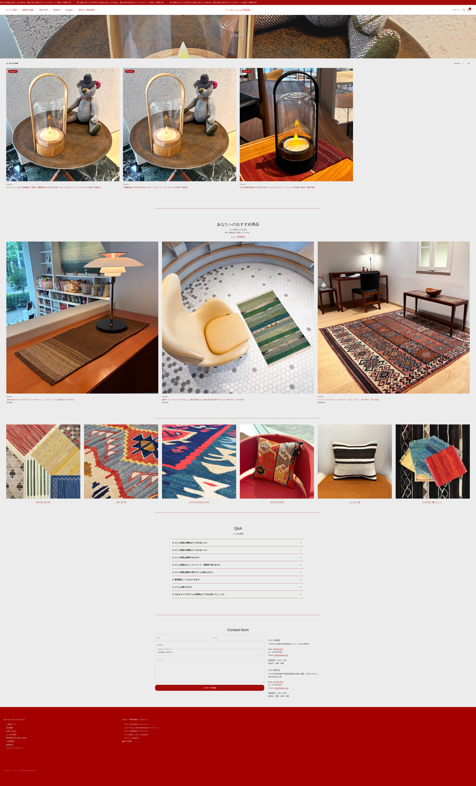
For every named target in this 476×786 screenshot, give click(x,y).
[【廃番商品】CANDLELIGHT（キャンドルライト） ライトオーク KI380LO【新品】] (179, 124)
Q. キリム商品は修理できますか (186, 557)
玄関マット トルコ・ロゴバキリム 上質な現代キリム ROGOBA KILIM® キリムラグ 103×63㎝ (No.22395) (203, 400)
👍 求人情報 (127, 741)
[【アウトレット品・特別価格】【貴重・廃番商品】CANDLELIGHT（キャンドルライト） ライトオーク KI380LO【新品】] (62, 124)
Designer (69, 10)
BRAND (56, 10)
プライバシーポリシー (13, 748)
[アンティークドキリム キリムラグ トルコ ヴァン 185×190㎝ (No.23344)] (394, 318)
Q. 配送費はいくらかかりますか (186, 580)
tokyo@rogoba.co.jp (281, 688)
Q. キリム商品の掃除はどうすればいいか (189, 543)
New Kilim (121, 502)
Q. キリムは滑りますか (182, 587)
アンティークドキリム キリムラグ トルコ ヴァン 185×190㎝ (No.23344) (348, 400)
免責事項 (8, 745)
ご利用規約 (9, 741)
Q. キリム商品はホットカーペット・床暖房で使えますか (196, 565)
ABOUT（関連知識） (87, 10)
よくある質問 (10, 735)
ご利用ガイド (10, 724)
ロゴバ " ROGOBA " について (134, 719)
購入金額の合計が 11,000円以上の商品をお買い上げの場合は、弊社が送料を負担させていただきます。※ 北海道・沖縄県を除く (85, 2)
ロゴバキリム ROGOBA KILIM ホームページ (140, 728)
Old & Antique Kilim (199, 502)
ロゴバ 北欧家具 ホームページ (135, 731)
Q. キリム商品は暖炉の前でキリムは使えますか (192, 572)
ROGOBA (9, 184)
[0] (468, 10)
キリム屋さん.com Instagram (135, 735)
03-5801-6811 (278, 682)
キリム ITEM (11, 10)
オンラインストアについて (14, 719)
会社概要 (8, 728)
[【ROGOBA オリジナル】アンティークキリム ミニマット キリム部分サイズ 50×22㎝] (82, 318)
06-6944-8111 (278, 649)
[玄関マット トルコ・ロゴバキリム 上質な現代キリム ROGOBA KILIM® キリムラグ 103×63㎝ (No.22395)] (238, 318)
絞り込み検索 (13, 63)
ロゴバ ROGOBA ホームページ (135, 724)
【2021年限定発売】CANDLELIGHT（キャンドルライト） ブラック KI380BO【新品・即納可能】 (277, 187)
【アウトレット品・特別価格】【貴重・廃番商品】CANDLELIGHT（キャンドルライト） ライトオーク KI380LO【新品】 (53, 187)
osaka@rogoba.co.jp (281, 655)
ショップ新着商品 (238, 237)
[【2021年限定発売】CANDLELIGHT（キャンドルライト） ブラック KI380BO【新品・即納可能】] (296, 124)
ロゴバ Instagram (130, 738)
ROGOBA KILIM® (43, 502)
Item (12, 18)
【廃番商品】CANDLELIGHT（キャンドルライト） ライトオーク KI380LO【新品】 (155, 187)
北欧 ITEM (43, 10)
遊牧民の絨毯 (27, 10)
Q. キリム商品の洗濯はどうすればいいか (189, 550)
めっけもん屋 (355, 502)
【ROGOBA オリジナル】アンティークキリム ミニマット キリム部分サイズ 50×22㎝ (40, 400)
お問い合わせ (10, 731)
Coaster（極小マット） (432, 502)
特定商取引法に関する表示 (15, 738)
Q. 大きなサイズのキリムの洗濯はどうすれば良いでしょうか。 (199, 594)
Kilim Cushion (277, 502)
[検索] (463, 10)
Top (7, 18)
